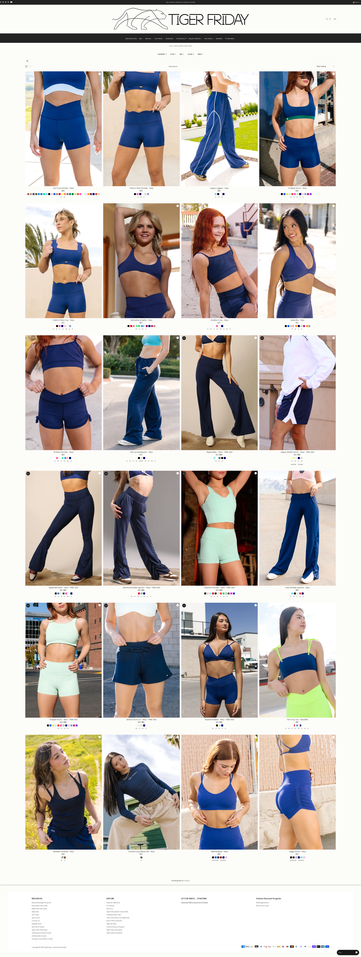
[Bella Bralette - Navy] (219, 792)
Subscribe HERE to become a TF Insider (194, 902)
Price (199, 54)
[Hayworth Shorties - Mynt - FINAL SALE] (219, 528)
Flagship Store (37, 924)
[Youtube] (11, 2)
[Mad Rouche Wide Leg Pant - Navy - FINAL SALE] (141, 528)
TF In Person (110, 906)
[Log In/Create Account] (330, 19)
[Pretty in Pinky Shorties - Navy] (141, 128)
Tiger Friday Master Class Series (117, 912)
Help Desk (35, 912)
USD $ (357, 2)
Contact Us (36, 921)
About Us (110, 909)
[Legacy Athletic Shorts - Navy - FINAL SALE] (297, 392)
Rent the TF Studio (38, 927)
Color (190, 54)
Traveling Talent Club (114, 915)
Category (161, 54)
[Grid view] (26, 66)
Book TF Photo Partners (114, 921)
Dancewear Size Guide (39, 906)
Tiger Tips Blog (111, 924)
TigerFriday (48, 947)
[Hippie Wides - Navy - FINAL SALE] (219, 392)
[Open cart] (335, 19)
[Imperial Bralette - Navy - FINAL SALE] (219, 660)
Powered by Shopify (59, 947)
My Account (36, 918)
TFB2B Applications (262, 903)
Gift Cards (35, 915)
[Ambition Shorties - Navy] (63, 392)
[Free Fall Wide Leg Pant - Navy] (297, 528)
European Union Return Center (42, 939)
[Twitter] (8, 2)
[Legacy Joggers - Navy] (219, 128)
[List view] (30, 66)
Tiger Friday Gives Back (39, 930)
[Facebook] (1, 2)
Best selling (321, 66)
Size (181, 54)
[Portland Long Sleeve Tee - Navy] (141, 792)
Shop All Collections (113, 903)
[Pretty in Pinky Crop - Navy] (63, 260)
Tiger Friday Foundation (114, 933)
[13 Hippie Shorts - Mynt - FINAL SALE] (63, 660)
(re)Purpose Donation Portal (41, 933)
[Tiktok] (6, 2)
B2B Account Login (262, 906)
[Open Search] (327, 19)
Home (171, 46)
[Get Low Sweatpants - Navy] (141, 392)
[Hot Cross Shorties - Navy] (63, 128)
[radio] (28, 194)
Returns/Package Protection (41, 903)
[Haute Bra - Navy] (297, 260)
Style (172, 54)
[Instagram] (3, 2)
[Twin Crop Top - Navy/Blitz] (297, 660)
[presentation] (100, 194)
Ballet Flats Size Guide (39, 909)
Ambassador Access (39, 936)
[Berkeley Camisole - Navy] (63, 792)
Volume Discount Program (116, 927)
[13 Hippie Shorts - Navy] (297, 128)
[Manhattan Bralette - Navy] (141, 260)
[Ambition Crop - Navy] (219, 260)
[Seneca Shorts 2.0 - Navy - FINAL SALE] (141, 660)
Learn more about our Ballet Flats (118, 918)
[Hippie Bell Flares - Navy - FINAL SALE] (63, 528)
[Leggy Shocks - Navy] (297, 792)
